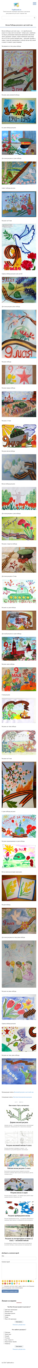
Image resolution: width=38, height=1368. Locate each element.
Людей (7, 1336)
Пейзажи (7, 1332)
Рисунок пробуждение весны (19, 1216)
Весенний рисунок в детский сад (23, 1092)
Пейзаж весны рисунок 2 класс (19, 1168)
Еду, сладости (9, 1340)
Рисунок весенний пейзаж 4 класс (19, 1145)
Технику (7, 1338)
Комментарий (6, 1262)
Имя (3, 1256)
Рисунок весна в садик (19, 1193)
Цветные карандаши (11, 1309)
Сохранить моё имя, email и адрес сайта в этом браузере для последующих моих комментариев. (18, 1287)
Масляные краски (10, 1313)
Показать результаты (19, 1324)
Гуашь (6, 1317)
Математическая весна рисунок (22, 1097)
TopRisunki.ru (16, 10)
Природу (7, 1343)
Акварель (7, 1315)
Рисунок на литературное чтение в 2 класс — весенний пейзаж (19, 1239)
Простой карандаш (10, 1319)
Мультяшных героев (11, 1342)
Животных (8, 1334)
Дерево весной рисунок (19, 1122)
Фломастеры (9, 1311)
